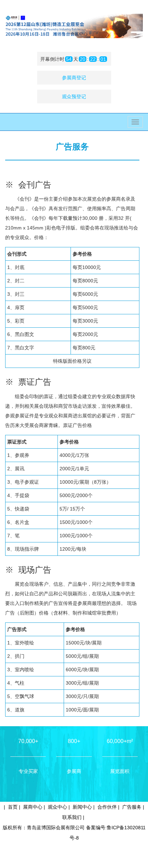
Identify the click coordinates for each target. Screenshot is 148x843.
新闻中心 (82, 807)
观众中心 (57, 807)
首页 (13, 807)
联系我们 (72, 817)
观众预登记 (74, 96)
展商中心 (32, 807)
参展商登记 (74, 77)
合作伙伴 (107, 807)
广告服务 (131, 807)
